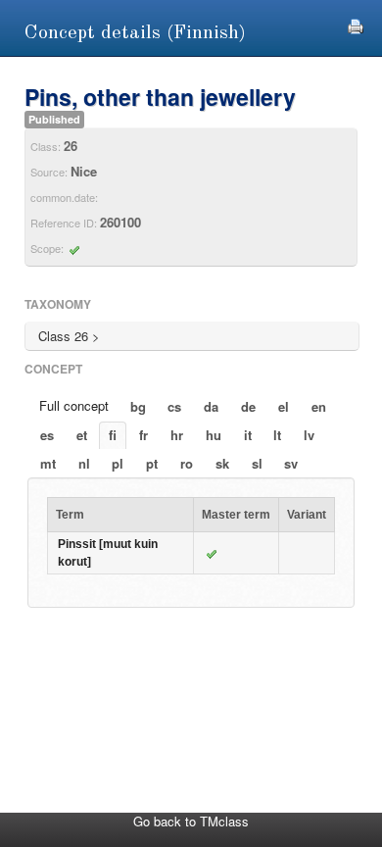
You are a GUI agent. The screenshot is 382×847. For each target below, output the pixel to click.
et (81, 434)
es (47, 434)
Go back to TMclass (191, 821)
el (283, 406)
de (248, 406)
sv (291, 463)
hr (176, 434)
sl (257, 463)
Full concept (74, 405)
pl (117, 463)
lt (277, 434)
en (318, 406)
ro (186, 463)
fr (143, 434)
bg (138, 406)
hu (213, 434)
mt (48, 463)
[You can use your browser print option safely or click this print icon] (355, 24)
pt (152, 463)
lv (309, 434)
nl (84, 463)
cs (174, 406)
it (248, 434)
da (211, 406)
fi (113, 434)
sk (222, 463)
